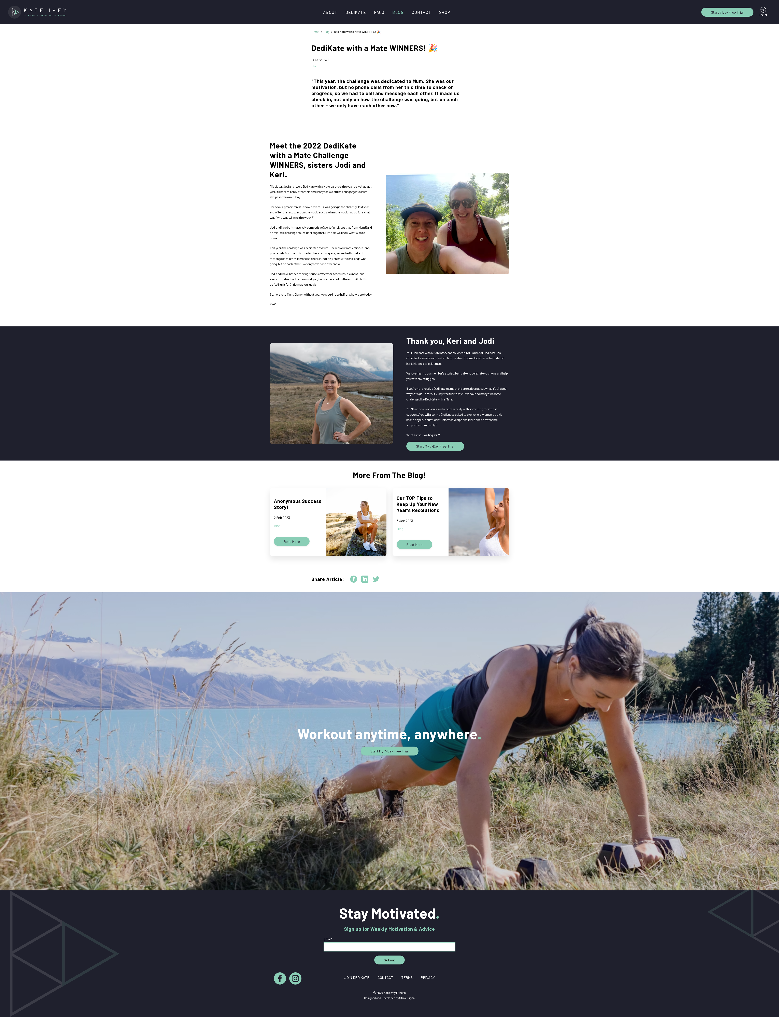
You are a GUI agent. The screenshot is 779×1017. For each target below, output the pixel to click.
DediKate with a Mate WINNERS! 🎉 (357, 31)
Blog (397, 12)
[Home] (38, 12)
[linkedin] (364, 579)
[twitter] (376, 579)
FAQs (379, 12)
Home (315, 31)
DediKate (355, 12)
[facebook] (353, 579)
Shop (444, 12)
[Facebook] (280, 979)
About (330, 12)
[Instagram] (295, 979)
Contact (421, 12)
